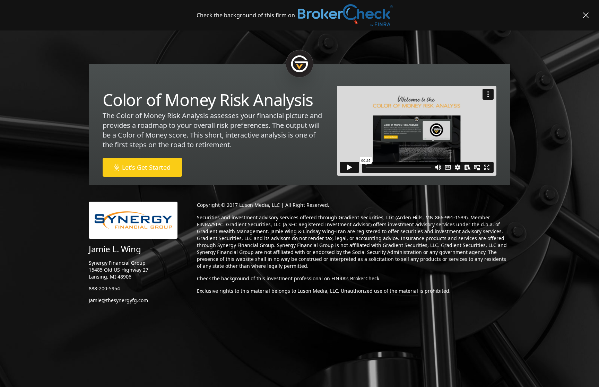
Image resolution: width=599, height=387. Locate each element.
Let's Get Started (146, 167)
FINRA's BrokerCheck (355, 278)
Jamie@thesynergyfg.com (118, 300)
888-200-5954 (104, 288)
